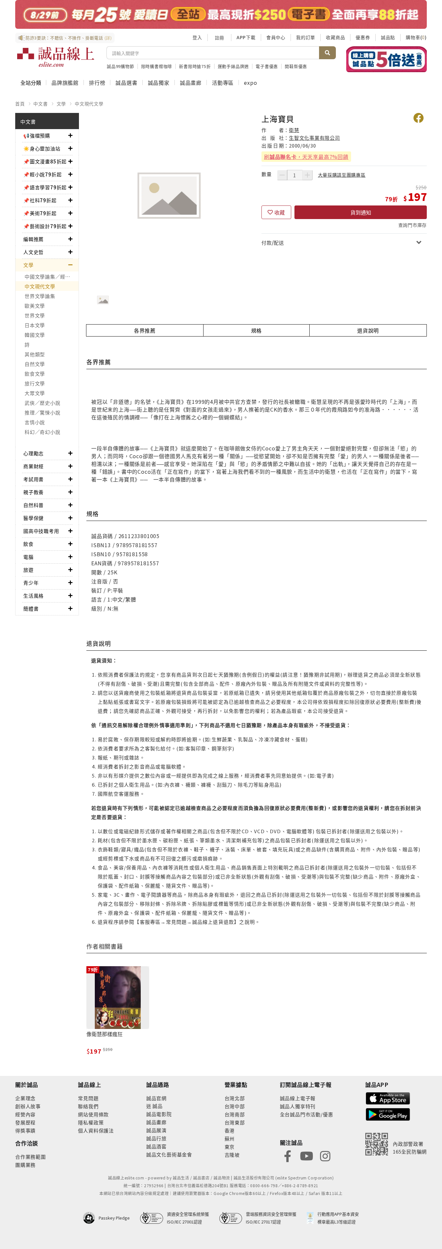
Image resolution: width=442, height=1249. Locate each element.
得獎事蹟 (25, 1130)
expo (250, 82)
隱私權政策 (91, 1122)
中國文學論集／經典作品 (52, 276)
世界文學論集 (40, 296)
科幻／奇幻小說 (42, 431)
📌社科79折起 (40, 200)
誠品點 (388, 37)
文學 (61, 103)
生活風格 (33, 595)
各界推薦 (145, 330)
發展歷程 (25, 1122)
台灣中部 (235, 1106)
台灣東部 (235, 1122)
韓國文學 (35, 334)
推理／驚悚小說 (42, 412)
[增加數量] (307, 175)
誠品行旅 (156, 1138)
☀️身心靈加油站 (42, 148)
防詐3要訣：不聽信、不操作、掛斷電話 (69, 38)
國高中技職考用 (41, 530)
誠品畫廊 (191, 82)
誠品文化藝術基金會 (169, 1154)
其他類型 (35, 354)
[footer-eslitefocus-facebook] (287, 1155)
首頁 (20, 103)
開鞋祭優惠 (296, 66)
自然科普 (33, 505)
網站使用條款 (93, 1114)
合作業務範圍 (30, 1156)
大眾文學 (35, 393)
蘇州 (230, 1138)
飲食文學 (35, 373)
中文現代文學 (89, 103)
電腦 (28, 556)
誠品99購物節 (120, 66)
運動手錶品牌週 (233, 66)
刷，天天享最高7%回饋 (306, 156)
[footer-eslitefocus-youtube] (306, 1155)
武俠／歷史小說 (42, 402)
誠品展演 (156, 1130)
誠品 (157, 1105)
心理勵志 (33, 453)
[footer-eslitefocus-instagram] (325, 1155)
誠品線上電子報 (298, 1098)
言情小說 (35, 422)
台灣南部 (235, 1114)
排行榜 (97, 82)
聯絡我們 (88, 1106)
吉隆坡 (232, 1154)
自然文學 (35, 363)
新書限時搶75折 (195, 66)
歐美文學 (35, 305)
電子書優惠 (267, 66)
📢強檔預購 (36, 135)
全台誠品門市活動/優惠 (306, 1114)
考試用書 (33, 479)
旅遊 (28, 569)
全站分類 (30, 82)
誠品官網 (156, 1098)
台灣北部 (235, 1098)
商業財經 (33, 466)
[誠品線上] (55, 57)
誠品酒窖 (156, 1146)
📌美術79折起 (40, 213)
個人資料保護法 (96, 1130)
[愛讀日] (221, 14)
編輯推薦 (33, 239)
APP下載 (246, 37)
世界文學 (35, 315)
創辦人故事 (28, 1106)
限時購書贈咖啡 (156, 66)
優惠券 (363, 37)
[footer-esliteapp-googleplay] (388, 1113)
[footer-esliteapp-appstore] (388, 1097)
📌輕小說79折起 (42, 174)
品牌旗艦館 (65, 82)
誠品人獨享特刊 (298, 1106)
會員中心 (275, 37)
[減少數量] (282, 175)
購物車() (416, 37)
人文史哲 (33, 252)
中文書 (40, 103)
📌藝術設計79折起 (45, 226)
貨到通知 (360, 212)
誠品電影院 (159, 1114)
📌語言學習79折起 (45, 187)
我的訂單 (305, 37)
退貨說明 (368, 330)
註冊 (219, 37)
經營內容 (25, 1114)
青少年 (31, 582)
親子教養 (33, 492)
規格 (256, 330)
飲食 (28, 543)
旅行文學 (35, 383)
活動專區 (223, 82)
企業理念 (25, 1098)
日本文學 (35, 325)
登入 (197, 37)
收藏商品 (335, 37)
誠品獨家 (159, 82)
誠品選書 (126, 82)
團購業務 (25, 1164)
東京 (230, 1146)
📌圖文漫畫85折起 (45, 161)
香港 (230, 1130)
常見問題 (88, 1098)
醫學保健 (33, 517)
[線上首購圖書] (386, 59)
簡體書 (31, 608)
